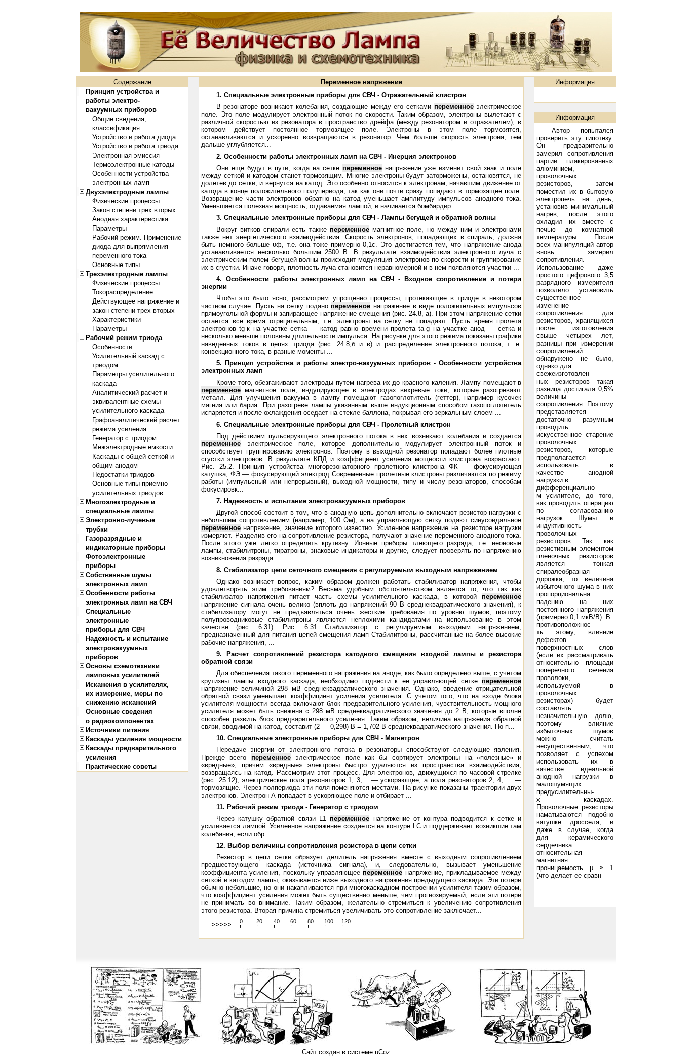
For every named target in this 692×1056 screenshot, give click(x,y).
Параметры (109, 228)
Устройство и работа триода (135, 146)
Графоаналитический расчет (136, 420)
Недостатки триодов (123, 474)
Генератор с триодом (124, 438)
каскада (104, 383)
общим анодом (115, 465)
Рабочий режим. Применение (136, 237)
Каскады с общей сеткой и (133, 456)
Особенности (112, 347)
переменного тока (119, 255)
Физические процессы (126, 201)
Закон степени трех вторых (134, 210)
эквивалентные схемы (126, 401)
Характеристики (116, 319)
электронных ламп (120, 182)
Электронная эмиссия (126, 155)
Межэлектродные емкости (132, 447)
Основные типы (116, 265)
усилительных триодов (127, 493)
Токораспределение (122, 292)
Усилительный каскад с (128, 356)
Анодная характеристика (130, 219)
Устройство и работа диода (134, 137)
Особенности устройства (130, 173)
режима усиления (119, 429)
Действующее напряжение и (135, 301)
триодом (105, 365)
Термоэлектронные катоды (133, 164)
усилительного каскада (128, 410)
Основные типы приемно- (131, 483)
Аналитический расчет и (129, 392)
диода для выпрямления (130, 246)
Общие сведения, (119, 119)
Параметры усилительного (133, 374)
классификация (116, 128)
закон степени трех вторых (133, 310)
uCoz (382, 1052)
